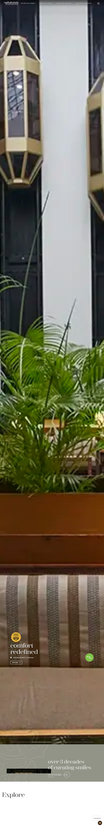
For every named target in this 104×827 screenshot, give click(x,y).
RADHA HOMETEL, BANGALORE (83, 3)
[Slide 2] (41, 742)
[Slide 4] (83, 742)
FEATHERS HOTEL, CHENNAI (28, 3)
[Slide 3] (62, 742)
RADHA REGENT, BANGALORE (64, 3)
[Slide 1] (20, 742)
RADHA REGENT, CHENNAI (45, 3)
